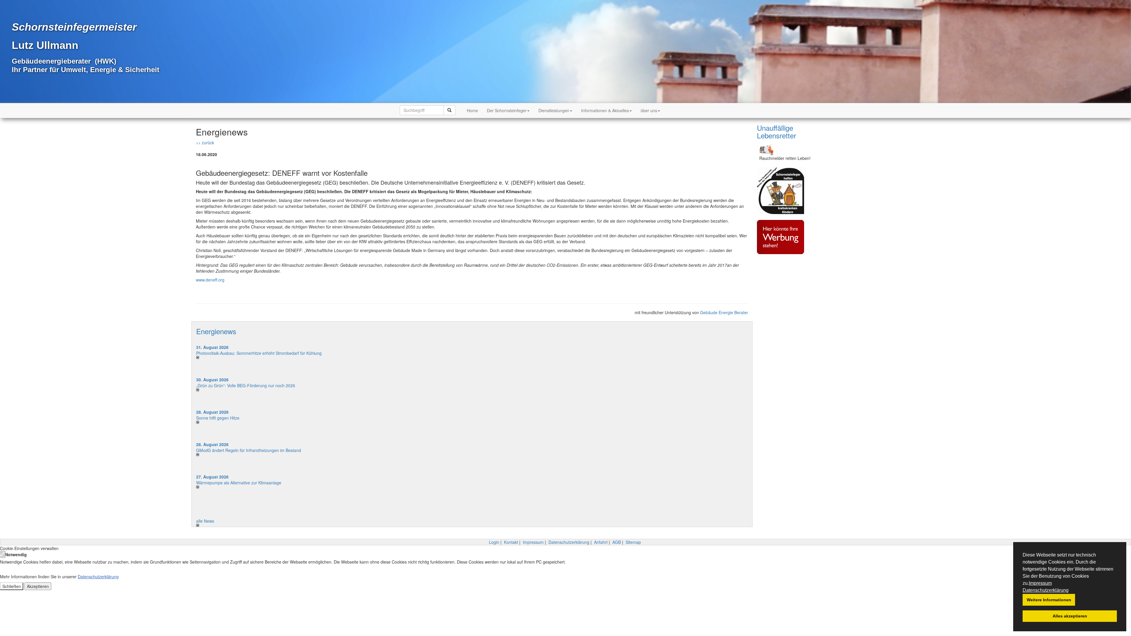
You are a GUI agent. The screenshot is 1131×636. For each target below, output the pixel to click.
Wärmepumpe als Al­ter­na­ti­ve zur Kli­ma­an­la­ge (238, 483)
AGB (616, 542)
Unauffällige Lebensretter (776, 131)
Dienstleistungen (553, 110)
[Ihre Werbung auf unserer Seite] (785, 237)
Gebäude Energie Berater (724, 312)
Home (472, 110)
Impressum (1040, 583)
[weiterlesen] (332, 357)
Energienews (216, 331)
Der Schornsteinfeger (507, 110)
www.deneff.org (210, 280)
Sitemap (633, 542)
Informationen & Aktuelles (605, 110)
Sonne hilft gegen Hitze (217, 418)
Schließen (11, 586)
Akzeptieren (38, 586)
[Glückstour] (785, 190)
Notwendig (15, 554)
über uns (649, 110)
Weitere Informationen (1049, 599)
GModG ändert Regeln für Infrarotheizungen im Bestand (248, 450)
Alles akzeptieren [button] (1070, 616)
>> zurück (205, 142)
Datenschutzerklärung (1046, 590)
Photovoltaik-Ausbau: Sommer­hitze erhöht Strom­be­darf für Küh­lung (259, 353)
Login (494, 542)
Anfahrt (601, 542)
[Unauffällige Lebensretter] (785, 149)
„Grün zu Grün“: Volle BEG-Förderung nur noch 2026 (245, 385)
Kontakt (511, 542)
